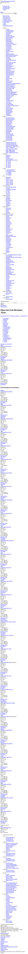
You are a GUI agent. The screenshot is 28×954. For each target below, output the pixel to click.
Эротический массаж (11, 886)
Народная (8, 270)
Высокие (8, 178)
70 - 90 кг (8, 193)
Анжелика (3, 539)
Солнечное (5, 331)
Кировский (8, 124)
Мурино (8, 237)
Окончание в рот (10, 855)
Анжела (2, 579)
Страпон (8, 901)
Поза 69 (8, 848)
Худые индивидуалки (11, 187)
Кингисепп (8, 224)
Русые (7, 210)
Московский (9, 131)
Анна (2, 674)
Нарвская (8, 69)
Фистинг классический (11, 906)
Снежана (3, 796)
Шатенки (8, 212)
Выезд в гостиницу (10, 875)
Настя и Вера (4, 701)
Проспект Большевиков (11, 92)
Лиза (2, 431)
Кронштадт (8, 230)
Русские (8, 201)
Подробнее (3, 357)
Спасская (8, 101)
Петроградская (9, 80)
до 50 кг (8, 190)
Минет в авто (9, 847)
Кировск (8, 226)
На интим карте (4, 941)
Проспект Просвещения (11, 94)
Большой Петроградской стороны (14, 257)
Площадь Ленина (10, 85)
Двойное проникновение (12, 865)
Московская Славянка (11, 236)
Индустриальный (10, 264)
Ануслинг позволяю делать (12, 868)
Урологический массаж (11, 887)
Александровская (7, 337)
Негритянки (9, 200)
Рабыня (7, 900)
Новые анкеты (9, 296)
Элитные (3, 938)
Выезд (7, 294)
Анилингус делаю (10, 866)
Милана (2, 390)
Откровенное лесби (10, 860)
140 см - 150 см (9, 179)
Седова (7, 289)
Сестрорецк (8, 244)
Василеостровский (10, 119)
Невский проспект (10, 71)
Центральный (9, 140)
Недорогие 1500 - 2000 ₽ (11, 148)
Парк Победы (9, 78)
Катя (2, 810)
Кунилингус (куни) (10, 850)
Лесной (7, 265)
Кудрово (8, 231)
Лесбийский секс (10, 841)
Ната (2, 525)
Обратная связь (4, 949)
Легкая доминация (10, 897)
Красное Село (9, 228)
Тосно (7, 249)
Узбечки (8, 204)
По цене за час (9, 299)
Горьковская (9, 41)
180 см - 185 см (9, 184)
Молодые (8, 155)
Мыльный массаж (10, 889)
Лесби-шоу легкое (10, 859)
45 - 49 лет (8, 166)
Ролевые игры (9, 863)
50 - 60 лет (8, 167)
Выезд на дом (9, 877)
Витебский (8, 259)
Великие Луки (9, 215)
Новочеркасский (10, 272)
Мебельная (8, 267)
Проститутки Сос (5, 933)
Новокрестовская (10, 72)
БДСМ (7, 895)
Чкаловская (8, 112)
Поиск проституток (5, 936)
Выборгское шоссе (10, 262)
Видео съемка (9, 922)
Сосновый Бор (9, 247)
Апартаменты (9, 292)
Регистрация (3, 305)
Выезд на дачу (9, 880)
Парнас (7, 79)
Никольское (8, 238)
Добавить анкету (4, 945)
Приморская (9, 89)
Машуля (2, 742)
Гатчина (8, 220)
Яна (1, 444)
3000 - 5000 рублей (10, 151)
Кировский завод (10, 53)
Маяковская (8, 64)
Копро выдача (9, 911)
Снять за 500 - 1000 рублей (12, 146)
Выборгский (9, 121)
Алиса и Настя (4, 620)
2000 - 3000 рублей (10, 150)
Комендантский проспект (12, 55)
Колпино (8, 227)
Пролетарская (9, 90)
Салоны (2, 940)
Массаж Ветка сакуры (11, 890)
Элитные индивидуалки (11, 144)
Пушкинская (9, 96)
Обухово (8, 76)
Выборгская (9, 40)
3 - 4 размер (8, 173)
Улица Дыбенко (9, 108)
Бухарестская (9, 35)
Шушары (8, 114)
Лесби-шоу (8, 858)
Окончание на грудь (10, 854)
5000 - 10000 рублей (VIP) (12, 152)
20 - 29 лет (8, 161)
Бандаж (7, 914)
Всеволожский (9, 120)
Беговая (8, 34)
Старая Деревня (9, 104)
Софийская (8, 281)
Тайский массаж (10, 892)
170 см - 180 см (9, 183)
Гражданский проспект (11, 44)
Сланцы (5, 340)
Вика (2, 661)
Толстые (8, 188)
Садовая (8, 99)
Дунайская (8, 47)
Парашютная (9, 273)
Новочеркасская (9, 73)
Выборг (8, 219)
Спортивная (9, 103)
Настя (2, 512)
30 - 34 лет (8, 162)
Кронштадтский (9, 128)
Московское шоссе (10, 269)
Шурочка (3, 417)
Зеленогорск (9, 222)
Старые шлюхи (9, 158)
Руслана (2, 688)
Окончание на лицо (10, 853)
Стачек (7, 278)
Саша (2, 715)
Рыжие (7, 211)
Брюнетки (8, 209)
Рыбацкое (8, 98)
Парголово (8, 240)
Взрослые (8, 156)
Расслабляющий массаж (11, 882)
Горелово (8, 221)
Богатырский (9, 256)
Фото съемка (9, 921)
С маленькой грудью (10, 171)
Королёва (8, 276)
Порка (7, 913)
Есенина (8, 286)
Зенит (7, 52)
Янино (7, 252)
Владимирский (9, 260)
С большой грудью (10, 169)
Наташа (2, 498)
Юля (2, 826)
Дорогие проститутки (11, 143)
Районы (2, 943)
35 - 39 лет (8, 163)
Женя (2, 403)
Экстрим (8, 918)
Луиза (2, 458)
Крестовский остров (10, 56)
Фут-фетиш (8, 905)
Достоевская (9, 46)
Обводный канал (10, 74)
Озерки (7, 77)
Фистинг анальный (10, 907)
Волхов (7, 216)
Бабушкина (8, 284)
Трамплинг (8, 917)
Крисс (2, 345)
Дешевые (3, 939)
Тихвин (8, 248)
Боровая (8, 258)
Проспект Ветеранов (11, 93)
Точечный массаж (10, 891)
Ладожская (8, 58)
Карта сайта (3, 947)
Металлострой (9, 235)
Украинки (8, 205)
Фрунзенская (9, 109)
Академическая (9, 31)
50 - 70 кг (8, 192)
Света (2, 372)
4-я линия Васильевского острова (13, 254)
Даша (2, 485)
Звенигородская (9, 51)
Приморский (9, 136)
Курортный (8, 130)
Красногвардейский (10, 126)
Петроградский (9, 133)
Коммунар (5, 319)
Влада (2, 593)
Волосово (5, 324)
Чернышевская (9, 111)
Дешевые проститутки (11, 142)
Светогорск (6, 329)
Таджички (8, 203)
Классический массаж (11, 884)
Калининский (9, 122)
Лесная (7, 61)
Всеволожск (9, 217)
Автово (7, 29)
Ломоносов (8, 232)
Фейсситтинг (9, 916)
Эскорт (7, 874)
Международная (10, 66)
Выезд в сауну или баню (11, 879)
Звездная (8, 50)
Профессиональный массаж (12, 885)
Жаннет (2, 728)
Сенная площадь (10, 100)
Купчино (8, 57)
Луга (7, 233)
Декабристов (9, 285)
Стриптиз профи (10, 870)
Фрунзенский (9, 138)
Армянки (8, 198)
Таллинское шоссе (10, 283)
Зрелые (7, 157)
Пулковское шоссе (10, 280)
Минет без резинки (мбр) (12, 843)
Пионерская (9, 82)
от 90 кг (8, 194)
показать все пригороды (6, 344)
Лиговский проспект (11, 62)
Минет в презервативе (11, 844)
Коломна (5, 325)
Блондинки (8, 208)
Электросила (9, 115)
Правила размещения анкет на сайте (9, 946)
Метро (2, 944)
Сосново (8, 246)
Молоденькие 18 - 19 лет (11, 160)
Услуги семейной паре (11, 864)
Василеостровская (10, 36)
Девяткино (8, 45)
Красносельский (10, 127)
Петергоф (8, 241)
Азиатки (8, 196)
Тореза (7, 279)
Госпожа (8, 898)
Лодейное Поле (6, 326)
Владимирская (9, 37)
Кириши (8, 225)
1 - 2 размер (8, 172)
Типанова (8, 290)
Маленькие (8, 177)
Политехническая (10, 88)
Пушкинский (9, 137)
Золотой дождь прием (11, 909)
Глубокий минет (10, 845)
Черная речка (9, 110)
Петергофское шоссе (10, 274)
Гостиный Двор (9, 42)
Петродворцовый (10, 135)
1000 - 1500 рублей (10, 147)
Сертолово (8, 243)
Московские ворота (10, 68)
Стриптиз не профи (10, 871)
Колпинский (9, 125)
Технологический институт (12, 105)
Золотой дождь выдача (11, 908)
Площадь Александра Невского (13, 83)
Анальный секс (9, 838)
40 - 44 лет (8, 164)
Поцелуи (8, 849)
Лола (2, 566)
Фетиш (7, 903)
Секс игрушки (9, 902)
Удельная (8, 106)
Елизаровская (9, 48)
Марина (2, 358)
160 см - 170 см (9, 182)
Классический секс (10, 837)
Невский (8, 132)
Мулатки (8, 199)
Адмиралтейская (10, 30)
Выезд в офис (9, 876)
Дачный (8, 263)
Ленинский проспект (11, 60)
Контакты (3, 950)
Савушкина (8, 288)
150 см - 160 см (9, 180)
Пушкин (8, 242)
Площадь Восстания (10, 84)
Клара (2, 769)
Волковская (8, 39)
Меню (2, 12)
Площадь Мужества (10, 87)
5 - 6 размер (8, 174)
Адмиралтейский (10, 117)
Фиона (2, 471)
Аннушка (3, 634)
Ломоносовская (9, 63)
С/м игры (8, 896)
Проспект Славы (10, 95)
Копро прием (9, 912)
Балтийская (8, 33)
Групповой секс (9, 839)
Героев (7, 275)
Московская (8, 67)
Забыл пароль (4, 306)
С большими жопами (11, 189)
